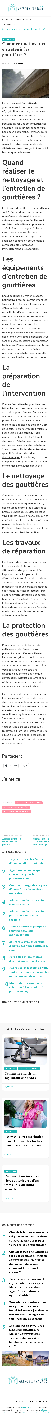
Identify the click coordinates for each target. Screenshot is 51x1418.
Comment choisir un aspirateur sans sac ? (20, 1075)
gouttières (35, 404)
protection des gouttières (16, 812)
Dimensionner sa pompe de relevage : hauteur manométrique (27, 931)
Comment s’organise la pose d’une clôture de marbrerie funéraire (28, 889)
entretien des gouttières (29, 803)
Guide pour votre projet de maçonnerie (27, 1243)
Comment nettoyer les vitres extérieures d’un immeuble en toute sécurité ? (21, 1183)
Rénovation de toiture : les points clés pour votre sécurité (27, 915)
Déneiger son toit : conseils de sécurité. (26, 1317)
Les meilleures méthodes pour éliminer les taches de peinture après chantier (25, 1141)
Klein (7, 63)
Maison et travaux (28, 1407)
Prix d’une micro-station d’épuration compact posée (27, 959)
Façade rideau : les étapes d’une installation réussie (26, 861)
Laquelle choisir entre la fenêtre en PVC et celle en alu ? (26, 1342)
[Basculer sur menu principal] (3, 8)
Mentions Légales (41, 1412)
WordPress (27, 1412)
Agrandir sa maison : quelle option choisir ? (27, 1293)
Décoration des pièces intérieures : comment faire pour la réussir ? (27, 1266)
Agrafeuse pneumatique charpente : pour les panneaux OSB (25, 874)
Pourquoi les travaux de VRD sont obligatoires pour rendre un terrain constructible (29, 972)
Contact (20, 1402)
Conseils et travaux (29, 1068)
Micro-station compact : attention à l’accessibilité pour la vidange (26, 987)
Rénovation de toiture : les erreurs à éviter (27, 902)
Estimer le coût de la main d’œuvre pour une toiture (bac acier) (29, 946)
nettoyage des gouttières (16, 807)
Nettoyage (8, 39)
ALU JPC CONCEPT (28, 722)
